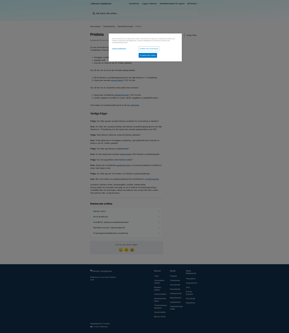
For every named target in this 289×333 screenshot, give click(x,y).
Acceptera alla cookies (148, 55)
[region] (145, 47)
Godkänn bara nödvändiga (149, 48)
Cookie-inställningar (119, 48)
